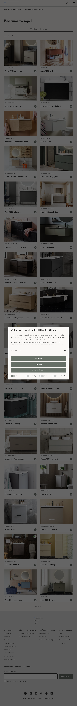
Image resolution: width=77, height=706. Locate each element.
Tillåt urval (38, 364)
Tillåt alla (38, 359)
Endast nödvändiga (38, 370)
